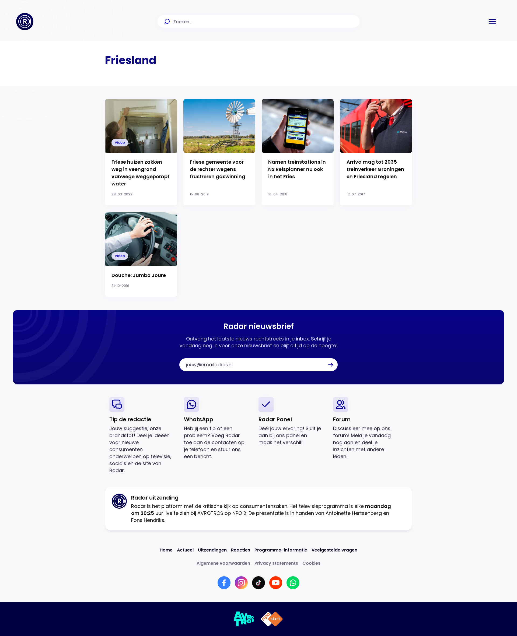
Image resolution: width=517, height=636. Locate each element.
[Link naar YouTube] (275, 582)
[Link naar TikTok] (258, 582)
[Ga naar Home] (24, 21)
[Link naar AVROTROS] (244, 619)
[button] (492, 21)
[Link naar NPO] (272, 619)
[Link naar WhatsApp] (293, 582)
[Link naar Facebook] (224, 582)
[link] (142, 435)
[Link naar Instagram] (241, 582)
